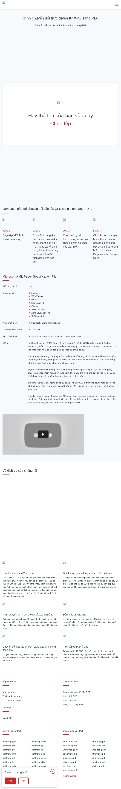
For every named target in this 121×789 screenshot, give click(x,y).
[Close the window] (52, 771)
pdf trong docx (39, 741)
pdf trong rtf (37, 749)
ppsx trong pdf (70, 754)
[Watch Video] (43, 434)
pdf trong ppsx (39, 766)
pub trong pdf (98, 741)
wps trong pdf (99, 749)
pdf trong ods (9, 766)
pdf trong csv (9, 745)
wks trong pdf (69, 758)
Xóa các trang (9, 692)
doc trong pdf (98, 762)
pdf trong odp (38, 754)
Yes (10, 781)
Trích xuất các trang (12, 696)
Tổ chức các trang (12, 700)
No (23, 781)
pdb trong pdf (98, 758)
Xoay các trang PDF (73, 704)
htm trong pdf (98, 754)
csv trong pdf (98, 745)
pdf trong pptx (9, 741)
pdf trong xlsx (38, 762)
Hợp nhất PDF (70, 696)
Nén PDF (7, 718)
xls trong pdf (98, 766)
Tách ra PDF (69, 700)
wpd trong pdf (70, 770)
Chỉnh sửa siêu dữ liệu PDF (76, 692)
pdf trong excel (39, 758)
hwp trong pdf (70, 745)
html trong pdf (70, 741)
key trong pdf (69, 766)
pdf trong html (9, 754)
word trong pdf (70, 749)
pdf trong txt (8, 749)
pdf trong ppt (38, 745)
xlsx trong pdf (69, 762)
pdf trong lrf (8, 762)
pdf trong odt (9, 758)
